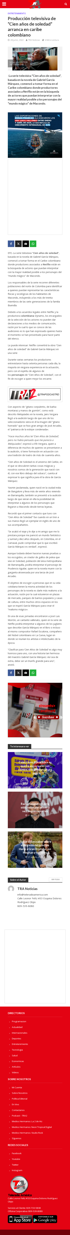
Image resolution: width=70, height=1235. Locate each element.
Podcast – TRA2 (19, 1115)
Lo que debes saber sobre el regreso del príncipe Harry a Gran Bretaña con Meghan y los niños (35, 847)
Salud (15, 1055)
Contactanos (18, 1110)
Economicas (18, 1061)
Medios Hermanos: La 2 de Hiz (27, 1121)
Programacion (19, 1021)
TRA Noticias (34, 40)
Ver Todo (55, 879)
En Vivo (15, 1104)
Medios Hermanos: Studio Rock (27, 1132)
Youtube (16, 1159)
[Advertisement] (35, 197)
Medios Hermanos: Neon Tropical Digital (32, 1127)
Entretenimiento (17, 13)
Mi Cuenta (17, 1087)
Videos (15, 1072)
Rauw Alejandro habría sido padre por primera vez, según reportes (35, 807)
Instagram (17, 1170)
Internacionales (19, 1032)
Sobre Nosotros (20, 1093)
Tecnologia (17, 1049)
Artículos (16, 1066)
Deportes (16, 1038)
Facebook (16, 1153)
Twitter (15, 1164)
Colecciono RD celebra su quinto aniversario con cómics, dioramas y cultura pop (35, 768)
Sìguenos (16, 1138)
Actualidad (17, 1027)
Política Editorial (19, 1098)
